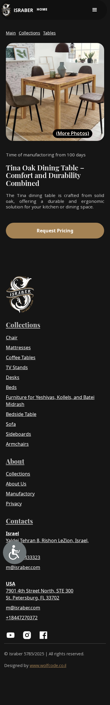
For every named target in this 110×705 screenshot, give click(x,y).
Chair (12, 337)
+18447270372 (22, 617)
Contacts (19, 520)
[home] (17, 10)
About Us (16, 484)
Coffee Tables (20, 357)
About (15, 461)
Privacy (14, 503)
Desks (12, 377)
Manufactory (20, 493)
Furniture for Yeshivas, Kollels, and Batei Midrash (50, 400)
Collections (23, 324)
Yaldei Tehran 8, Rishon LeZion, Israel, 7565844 (47, 544)
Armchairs (17, 444)
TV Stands (17, 367)
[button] (95, 10)
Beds (11, 387)
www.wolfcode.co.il (48, 665)
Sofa (11, 424)
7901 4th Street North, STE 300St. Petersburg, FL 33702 (39, 594)
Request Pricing (55, 230)
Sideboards (18, 434)
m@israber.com (23, 567)
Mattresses (18, 347)
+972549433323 (23, 557)
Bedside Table (21, 414)
